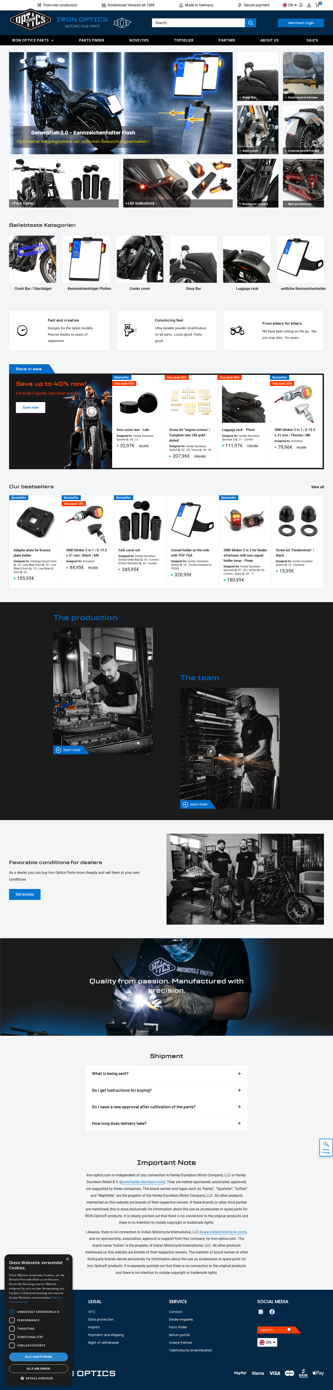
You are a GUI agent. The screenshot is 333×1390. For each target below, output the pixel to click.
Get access (25, 894)
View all (318, 487)
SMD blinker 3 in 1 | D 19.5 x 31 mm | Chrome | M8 (295, 432)
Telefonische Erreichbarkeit (190, 1350)
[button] (38, 1378)
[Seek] (250, 22)
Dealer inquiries (181, 1319)
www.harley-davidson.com (143, 1182)
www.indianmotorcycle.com (223, 1232)
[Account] (309, 5)
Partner (227, 40)
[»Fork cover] (64, 162)
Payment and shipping (106, 1335)
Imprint (94, 1327)
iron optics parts (30, 40)
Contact (175, 1311)
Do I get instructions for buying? (122, 1090)
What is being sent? (110, 1073)
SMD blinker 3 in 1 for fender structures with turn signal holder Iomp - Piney (245, 555)
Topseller (183, 40)
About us (269, 40)
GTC (91, 1311)
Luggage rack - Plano (238, 430)
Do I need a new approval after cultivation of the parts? (144, 1106)
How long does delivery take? (119, 1123)
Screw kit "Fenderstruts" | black (295, 552)
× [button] (67, 1259)
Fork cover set (129, 550)
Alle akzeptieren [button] (38, 1357)
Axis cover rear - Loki (133, 430)
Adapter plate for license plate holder (32, 552)
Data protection (101, 1319)
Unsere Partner (180, 1342)
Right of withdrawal (103, 1342)
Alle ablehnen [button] (38, 1368)
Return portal (179, 1335)
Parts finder (91, 40)
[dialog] (38, 1319)
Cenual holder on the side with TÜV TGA (190, 552)
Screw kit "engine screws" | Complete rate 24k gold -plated (189, 435)
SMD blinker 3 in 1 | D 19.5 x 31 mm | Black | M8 (86, 552)
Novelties (139, 40)
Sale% (312, 40)
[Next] (323, 421)
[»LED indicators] (178, 162)
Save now (31, 407)
